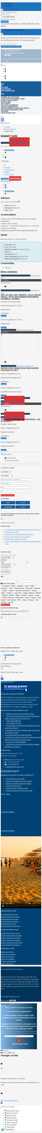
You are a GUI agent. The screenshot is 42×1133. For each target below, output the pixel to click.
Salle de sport (19, 597)
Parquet (30, 595)
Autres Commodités (8, 583)
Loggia (25, 593)
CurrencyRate (7, 812)
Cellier (32, 586)
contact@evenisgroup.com (14, 767)
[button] (21, 1059)
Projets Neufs (8, 507)
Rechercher (6, 604)
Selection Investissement (24, 330)
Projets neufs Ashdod (7, 956)
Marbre (5, 595)
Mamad (31, 593)
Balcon (13, 586)
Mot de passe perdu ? (8, 19)
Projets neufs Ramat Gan (8, 961)
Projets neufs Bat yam (7, 964)
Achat (8, 502)
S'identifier (5, 21)
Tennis (24, 600)
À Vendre (4, 275)
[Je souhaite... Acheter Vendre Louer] (5, 472)
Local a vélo (17, 593)
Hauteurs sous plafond (23, 590)
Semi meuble (11, 600)
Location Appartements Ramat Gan (11, 942)
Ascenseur (6, 586)
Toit (37, 600)
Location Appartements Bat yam (11, 945)
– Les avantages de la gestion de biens (18, 735)
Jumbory (9, 593)
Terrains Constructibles (13, 786)
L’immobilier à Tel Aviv (13, 723)
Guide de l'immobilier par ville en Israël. (19, 781)
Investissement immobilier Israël (17, 788)
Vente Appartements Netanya (10, 921)
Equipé (5, 590)
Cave (26, 586)
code (10, 588)
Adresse (7, 167)
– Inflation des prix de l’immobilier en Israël (19, 714)
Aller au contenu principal (9, 1100)
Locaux (23, 507)
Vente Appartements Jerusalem (10, 917)
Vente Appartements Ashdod (9, 919)
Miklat (17, 595)
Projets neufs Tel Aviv (7, 952)
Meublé (11, 595)
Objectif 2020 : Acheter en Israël (16, 539)
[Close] (2, 10)
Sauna (28, 597)
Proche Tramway (8, 597)
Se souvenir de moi (9, 17)
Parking (8, 267)
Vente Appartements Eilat (8, 924)
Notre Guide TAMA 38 (13, 721)
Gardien (11, 590)
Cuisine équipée (19, 588)
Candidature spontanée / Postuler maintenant (16, 775)
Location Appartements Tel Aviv (10, 933)
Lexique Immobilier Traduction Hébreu (18, 783)
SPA (19, 600)
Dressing (37, 588)
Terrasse (31, 600)
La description (9, 170)
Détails (7, 172)
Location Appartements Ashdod (10, 938)
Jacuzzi (34, 590)
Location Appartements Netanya (11, 940)
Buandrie (20, 586)
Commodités (9, 174)
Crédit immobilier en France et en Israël (19, 791)
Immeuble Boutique (15, 275)
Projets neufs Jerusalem (8, 954)
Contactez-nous (9, 770)
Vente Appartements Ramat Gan (10, 926)
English (13, 1053)
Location (22, 502)
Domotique (29, 588)
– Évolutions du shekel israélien (15, 742)
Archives (19, 141)
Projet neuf (5, 143)
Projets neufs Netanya (7, 959)
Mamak (38, 593)
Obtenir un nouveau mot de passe (11, 46)
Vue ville (10, 602)
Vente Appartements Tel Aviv (9, 914)
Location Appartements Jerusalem (11, 935)
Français (5, 1050)
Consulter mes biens (12, 460)
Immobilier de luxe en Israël (15, 779)
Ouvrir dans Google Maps (9, 202)
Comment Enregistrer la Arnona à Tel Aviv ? (19, 534)
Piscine (37, 595)
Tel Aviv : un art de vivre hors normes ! (17, 537)
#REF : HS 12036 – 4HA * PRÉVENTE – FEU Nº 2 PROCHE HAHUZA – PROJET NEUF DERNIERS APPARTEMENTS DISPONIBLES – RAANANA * (21, 297)
